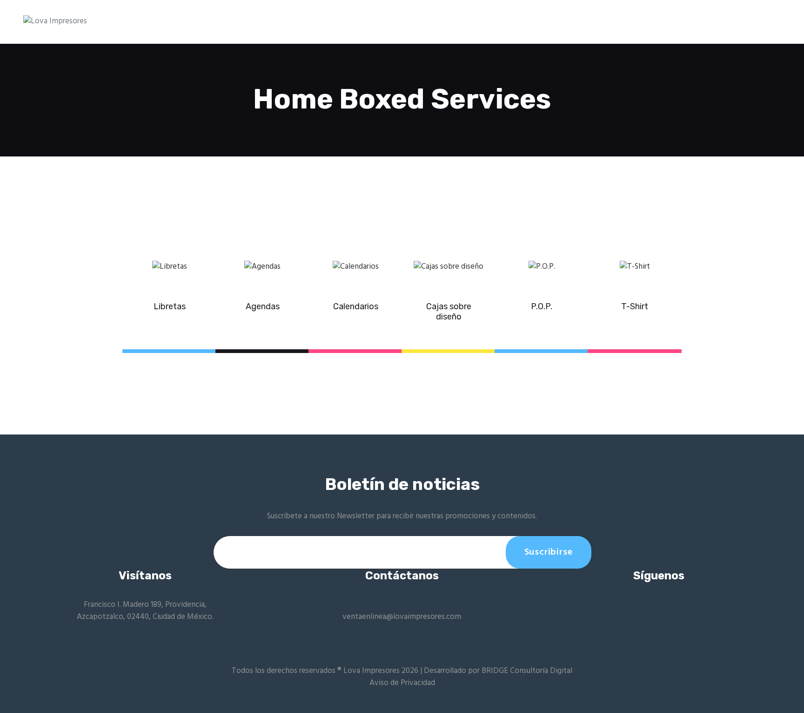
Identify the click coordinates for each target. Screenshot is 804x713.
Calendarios (355, 307)
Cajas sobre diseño (448, 312)
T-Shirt (634, 307)
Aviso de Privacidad (402, 683)
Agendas (263, 307)
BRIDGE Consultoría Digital (527, 671)
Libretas (170, 307)
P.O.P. (541, 307)
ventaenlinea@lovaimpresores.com (401, 617)
